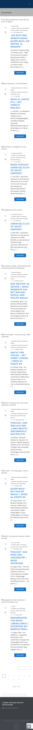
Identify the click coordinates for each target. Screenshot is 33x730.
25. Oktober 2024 (18, 349)
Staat (21, 30)
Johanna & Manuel (16, 272)
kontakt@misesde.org (11, 708)
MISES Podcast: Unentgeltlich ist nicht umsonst (20, 169)
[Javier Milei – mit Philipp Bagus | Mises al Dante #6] (16, 472)
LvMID (13, 606)
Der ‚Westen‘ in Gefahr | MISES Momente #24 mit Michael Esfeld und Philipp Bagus (20, 290)
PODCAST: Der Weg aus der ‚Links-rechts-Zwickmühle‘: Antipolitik (19, 428)
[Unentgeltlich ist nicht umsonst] (16, 210)
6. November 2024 (18, 281)
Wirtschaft (25, 30)
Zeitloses (18, 159)
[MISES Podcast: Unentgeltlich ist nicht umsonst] (16, 148)
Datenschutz (16, 727)
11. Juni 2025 (17, 161)
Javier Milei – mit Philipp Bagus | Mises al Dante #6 (19, 493)
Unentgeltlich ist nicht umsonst (20, 226)
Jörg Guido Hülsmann (17, 153)
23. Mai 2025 (17, 220)
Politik (17, 30)
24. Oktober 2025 (18, 32)
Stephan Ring (15, 26)
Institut (16, 723)
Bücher (18, 28)
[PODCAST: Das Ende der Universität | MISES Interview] (16, 537)
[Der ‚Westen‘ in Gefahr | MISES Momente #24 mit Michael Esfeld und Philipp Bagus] (16, 267)
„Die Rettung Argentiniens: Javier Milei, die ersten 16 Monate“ (20, 41)
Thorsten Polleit (16, 542)
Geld (22, 28)
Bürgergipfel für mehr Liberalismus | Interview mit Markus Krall (20, 623)
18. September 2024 (19, 420)
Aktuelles (14, 28)
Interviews (13, 30)
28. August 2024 (18, 549)
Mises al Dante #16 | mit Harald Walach (20, 103)
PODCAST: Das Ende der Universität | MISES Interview (19, 557)
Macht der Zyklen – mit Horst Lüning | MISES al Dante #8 (19, 358)
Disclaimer (16, 729)
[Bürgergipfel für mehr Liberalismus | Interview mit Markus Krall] (16, 601)
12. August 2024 (18, 615)
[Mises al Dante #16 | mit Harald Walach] (16, 83)
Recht (15, 94)
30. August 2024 (18, 485)
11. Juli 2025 (17, 96)
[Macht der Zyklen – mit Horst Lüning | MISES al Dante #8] (16, 336)
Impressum (16, 725)
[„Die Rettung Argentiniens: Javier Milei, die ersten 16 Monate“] (16, 21)
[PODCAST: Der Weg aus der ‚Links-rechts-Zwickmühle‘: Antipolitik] (16, 404)
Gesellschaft (26, 28)
